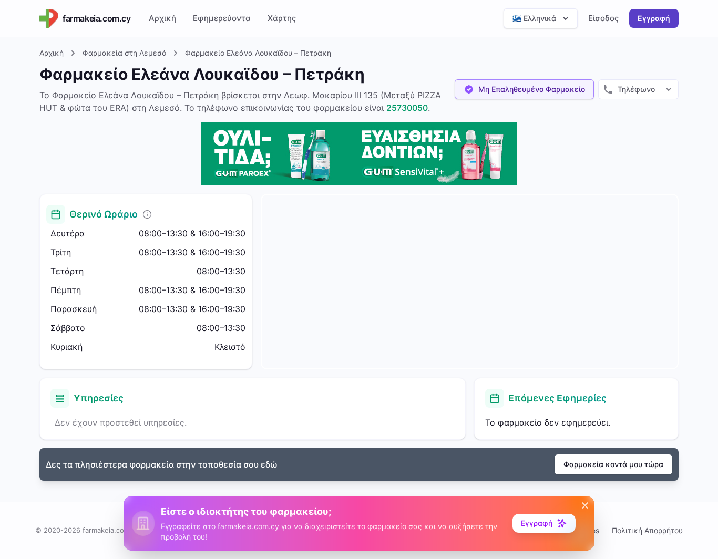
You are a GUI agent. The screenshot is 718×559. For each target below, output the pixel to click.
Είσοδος (603, 18)
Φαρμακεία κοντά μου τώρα (613, 464)
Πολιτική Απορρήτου (647, 530)
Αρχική (162, 18)
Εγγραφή (654, 18)
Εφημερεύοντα (222, 18)
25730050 (407, 107)
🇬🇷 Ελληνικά (534, 18)
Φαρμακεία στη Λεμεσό (124, 52)
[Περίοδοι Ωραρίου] (147, 214)
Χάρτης (282, 18)
